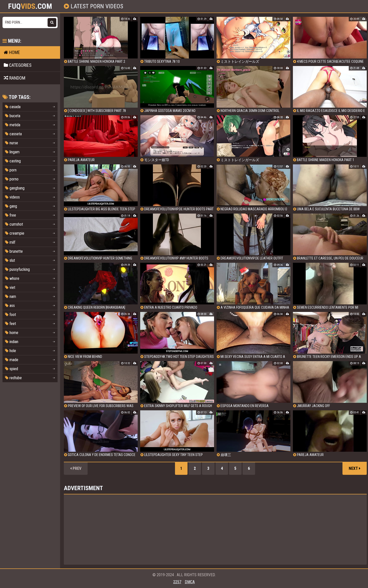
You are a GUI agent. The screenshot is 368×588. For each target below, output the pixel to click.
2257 (177, 581)
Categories (20, 65)
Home (14, 52)
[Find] (52, 22)
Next (354, 468)
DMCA (190, 581)
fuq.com (30, 6)
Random (16, 78)
